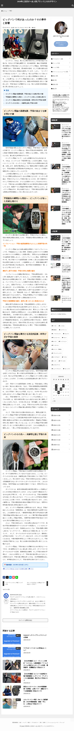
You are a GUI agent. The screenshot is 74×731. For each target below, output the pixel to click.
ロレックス (67, 368)
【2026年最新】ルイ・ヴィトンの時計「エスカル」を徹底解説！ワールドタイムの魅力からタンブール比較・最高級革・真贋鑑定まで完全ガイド (35, 664)
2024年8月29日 (14, 594)
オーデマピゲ (56, 357)
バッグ (55, 67)
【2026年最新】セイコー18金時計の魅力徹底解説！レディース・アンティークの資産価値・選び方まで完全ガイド (35, 677)
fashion (55, 329)
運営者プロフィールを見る (61, 44)
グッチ (54, 361)
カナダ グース (56, 364)
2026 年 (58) (56, 415)
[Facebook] (4, 577)
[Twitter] (7, 577)
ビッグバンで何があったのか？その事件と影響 (15, 568)
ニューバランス (57, 368)
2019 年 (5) (56, 449)
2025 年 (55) (56, 420)
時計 (34, 27)
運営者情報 (15, 722)
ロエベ (65, 337)
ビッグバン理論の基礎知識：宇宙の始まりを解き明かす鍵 (24, 94)
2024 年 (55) (56, 425)
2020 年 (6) (56, 444)
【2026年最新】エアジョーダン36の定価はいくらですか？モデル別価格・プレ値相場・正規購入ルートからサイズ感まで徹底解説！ (66, 152)
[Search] (72, 5)
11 (56, 389)
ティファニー (63, 341)
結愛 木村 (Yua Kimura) (18, 27)
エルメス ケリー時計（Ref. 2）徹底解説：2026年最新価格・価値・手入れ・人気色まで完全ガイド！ (35, 702)
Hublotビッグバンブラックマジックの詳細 (35, 636)
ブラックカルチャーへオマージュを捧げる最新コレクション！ (66, 268)
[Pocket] (13, 577)
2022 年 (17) (56, 435)
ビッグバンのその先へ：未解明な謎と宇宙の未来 (21, 103)
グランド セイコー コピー (60, 103)
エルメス (66, 333)
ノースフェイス (57, 333)
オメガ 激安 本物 (57, 104)
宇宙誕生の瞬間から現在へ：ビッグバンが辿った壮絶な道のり (26, 97)
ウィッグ (56, 63)
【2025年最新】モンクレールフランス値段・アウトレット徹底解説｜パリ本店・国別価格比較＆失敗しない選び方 (66, 244)
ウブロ (31, 568)
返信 (20, 594)
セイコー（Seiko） (57, 349)
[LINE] (16, 577)
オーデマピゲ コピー (58, 106)
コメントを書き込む (25, 620)
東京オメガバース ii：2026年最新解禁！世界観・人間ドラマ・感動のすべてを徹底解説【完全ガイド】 (35, 689)
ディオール (55, 345)
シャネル (62, 325)
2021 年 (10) (56, 440)
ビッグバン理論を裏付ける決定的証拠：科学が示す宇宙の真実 (26, 100)
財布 (55, 84)
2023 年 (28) (56, 430)
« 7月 (54, 401)
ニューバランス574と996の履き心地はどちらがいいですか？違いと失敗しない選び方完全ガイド (66, 132)
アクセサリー (57, 59)
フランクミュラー (57, 353)
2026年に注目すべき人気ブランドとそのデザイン (37, 1)
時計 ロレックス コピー (59, 102)
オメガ (54, 341)
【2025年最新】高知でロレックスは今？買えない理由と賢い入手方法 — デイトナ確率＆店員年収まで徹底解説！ (66, 285)
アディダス (63, 361)
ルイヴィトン (63, 329)
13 (61, 389)
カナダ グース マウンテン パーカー (66, 300)
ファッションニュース (60, 71)
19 (58, 392)
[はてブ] (10, 577)
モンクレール (56, 337)
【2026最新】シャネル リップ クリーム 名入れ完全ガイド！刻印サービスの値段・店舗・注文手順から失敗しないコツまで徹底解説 (66, 216)
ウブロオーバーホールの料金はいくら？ (35, 649)
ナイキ (54, 325)
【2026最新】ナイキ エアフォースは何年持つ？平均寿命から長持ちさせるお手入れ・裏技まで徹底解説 (66, 196)
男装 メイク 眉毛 (66, 258)
